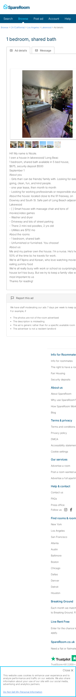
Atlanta (55, 543)
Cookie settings (59, 451)
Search (8, 18)
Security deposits (60, 379)
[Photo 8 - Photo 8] (58, 144)
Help (68, 18)
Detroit (54, 586)
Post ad (38, 18)
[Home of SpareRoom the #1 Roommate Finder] (17, 7)
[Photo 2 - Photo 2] (13, 144)
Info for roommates (62, 360)
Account (53, 18)
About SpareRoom (61, 393)
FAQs (54, 498)
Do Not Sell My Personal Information (22, 691)
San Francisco (59, 536)
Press (58, 504)
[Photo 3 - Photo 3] (21, 144)
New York (56, 524)
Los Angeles (58, 530)
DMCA (54, 439)
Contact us (57, 492)
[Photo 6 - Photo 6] (43, 144)
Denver (55, 580)
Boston (55, 561)
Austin (54, 549)
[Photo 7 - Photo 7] (50, 144)
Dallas (54, 574)
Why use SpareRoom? (63, 399)
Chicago (55, 568)
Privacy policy (59, 432)
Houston (55, 592)
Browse (23, 18)
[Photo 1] (47, 104)
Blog (53, 412)
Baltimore (56, 555)
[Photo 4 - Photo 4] (28, 144)
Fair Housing (58, 373)
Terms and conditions (63, 426)
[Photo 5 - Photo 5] (35, 144)
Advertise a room (60, 465)
